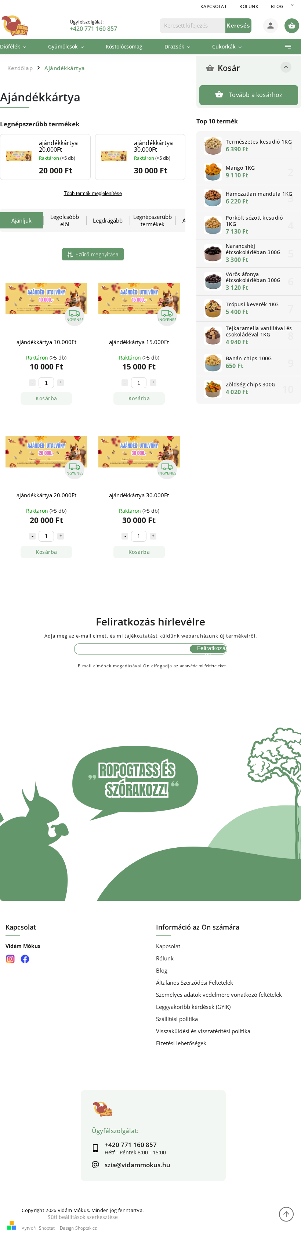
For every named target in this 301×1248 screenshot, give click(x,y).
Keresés (238, 25)
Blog (277, 6)
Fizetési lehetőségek (181, 1043)
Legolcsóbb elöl (64, 220)
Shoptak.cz (86, 1228)
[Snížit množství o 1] (32, 382)
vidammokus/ (10, 959)
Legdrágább (108, 220)
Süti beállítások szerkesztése (83, 1216)
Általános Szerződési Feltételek (194, 983)
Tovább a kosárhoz (255, 95)
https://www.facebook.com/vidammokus (24, 959)
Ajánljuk (21, 220)
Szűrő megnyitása (97, 254)
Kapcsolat (213, 6)
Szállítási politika (177, 1019)
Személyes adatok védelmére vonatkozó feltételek (219, 995)
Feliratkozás (211, 648)
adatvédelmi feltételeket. (203, 665)
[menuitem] (18, 46)
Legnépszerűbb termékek (152, 220)
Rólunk (248, 6)
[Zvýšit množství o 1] (60, 382)
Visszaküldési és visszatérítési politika (203, 1031)
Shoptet (47, 1228)
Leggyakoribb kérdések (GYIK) (193, 1007)
